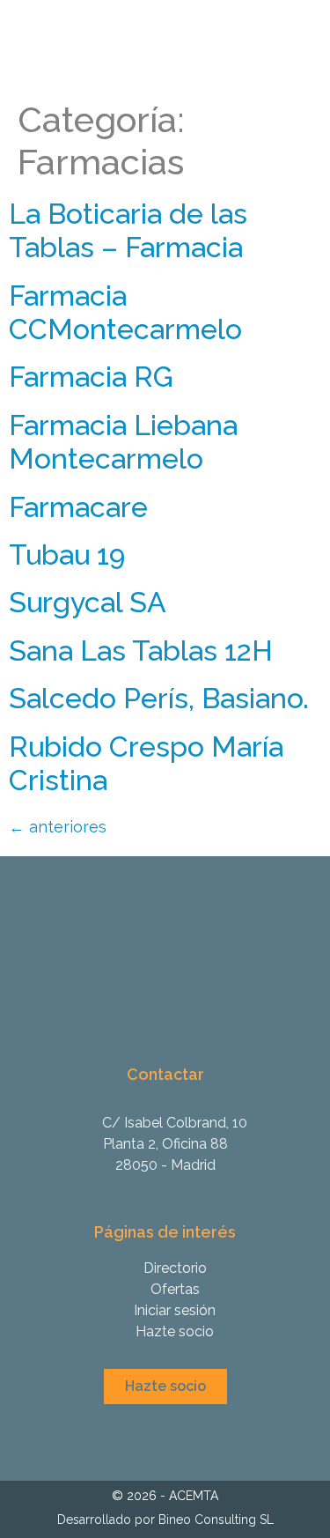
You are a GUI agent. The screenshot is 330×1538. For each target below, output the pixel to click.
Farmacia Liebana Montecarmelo (123, 442)
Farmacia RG (91, 376)
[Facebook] (178, 1433)
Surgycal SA (87, 602)
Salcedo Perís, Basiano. (159, 698)
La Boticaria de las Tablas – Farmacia (128, 230)
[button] (165, 1386)
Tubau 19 (67, 554)
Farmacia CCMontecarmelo (125, 312)
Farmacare (78, 507)
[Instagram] (151, 1433)
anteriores (57, 826)
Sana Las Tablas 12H (141, 650)
